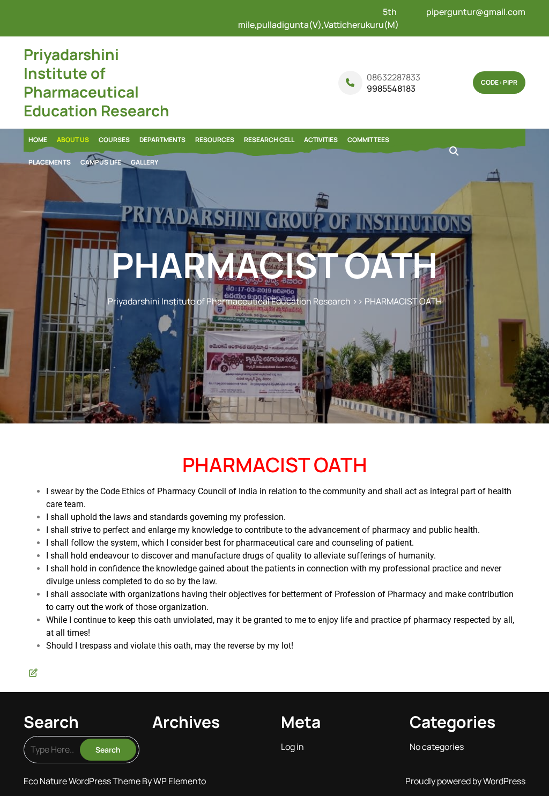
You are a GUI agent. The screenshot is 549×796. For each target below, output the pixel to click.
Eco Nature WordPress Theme (83, 781)
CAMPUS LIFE (100, 162)
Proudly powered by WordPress (465, 781)
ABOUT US (73, 139)
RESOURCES (214, 139)
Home (37, 139)
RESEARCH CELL (269, 139)
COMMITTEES (368, 139)
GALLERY (144, 162)
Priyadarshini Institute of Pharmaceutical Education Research (96, 82)
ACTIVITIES (321, 139)
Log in (292, 747)
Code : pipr (499, 82)
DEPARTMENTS (162, 139)
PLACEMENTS (49, 162)
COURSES (114, 139)
